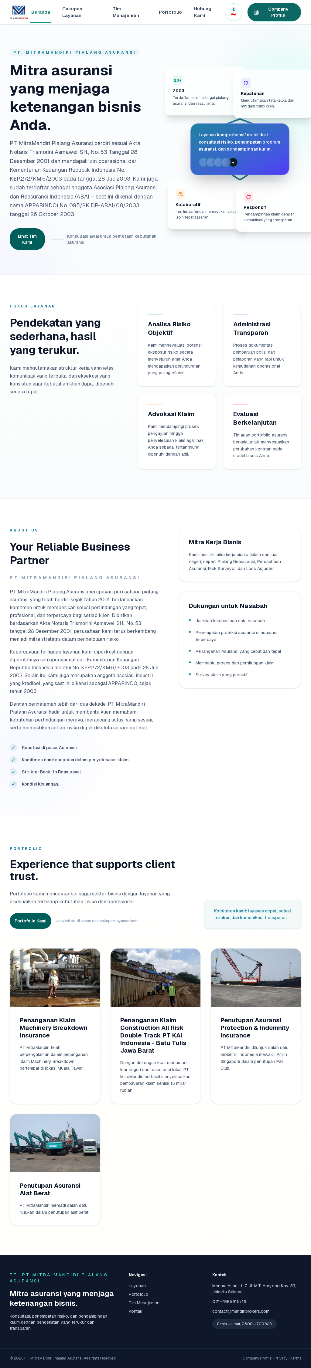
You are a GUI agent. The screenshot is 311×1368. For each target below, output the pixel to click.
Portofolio (170, 12)
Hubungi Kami (203, 12)
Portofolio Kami (30, 921)
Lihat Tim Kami (27, 239)
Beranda (40, 12)
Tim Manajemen (126, 12)
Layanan (137, 1285)
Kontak (135, 1311)
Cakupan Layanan (72, 12)
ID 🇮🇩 (233, 12)
